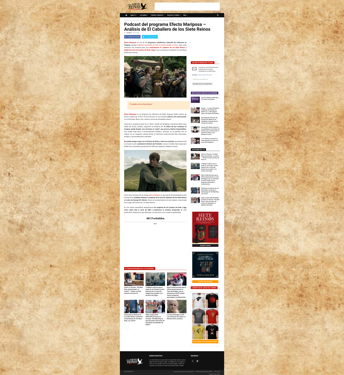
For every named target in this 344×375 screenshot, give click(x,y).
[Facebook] (192, 361)
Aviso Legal (217, 371)
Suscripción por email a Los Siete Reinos (184, 371)
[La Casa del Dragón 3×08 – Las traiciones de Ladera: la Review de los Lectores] (177, 306)
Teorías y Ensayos (157, 15)
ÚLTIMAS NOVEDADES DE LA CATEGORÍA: (139, 268)
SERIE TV (133, 15)
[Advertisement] (187, 7)
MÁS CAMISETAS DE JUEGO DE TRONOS (205, 341)
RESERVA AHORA (205, 245)
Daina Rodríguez (155, 195)
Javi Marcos (129, 32)
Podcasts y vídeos (173, 15)
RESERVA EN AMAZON (205, 281)
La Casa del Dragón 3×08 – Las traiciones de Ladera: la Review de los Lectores (176, 317)
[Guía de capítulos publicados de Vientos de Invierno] (195, 100)
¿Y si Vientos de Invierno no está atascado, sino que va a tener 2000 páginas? (209, 140)
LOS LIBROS (143, 15)
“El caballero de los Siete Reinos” (140, 104)
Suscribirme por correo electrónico (202, 84)
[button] (218, 15)
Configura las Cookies (214, 374)
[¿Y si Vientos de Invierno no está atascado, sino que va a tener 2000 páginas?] (195, 141)
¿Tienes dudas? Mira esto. (205, 75)
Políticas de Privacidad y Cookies (204, 371)
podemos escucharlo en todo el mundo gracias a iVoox (157, 45)
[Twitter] (197, 361)
